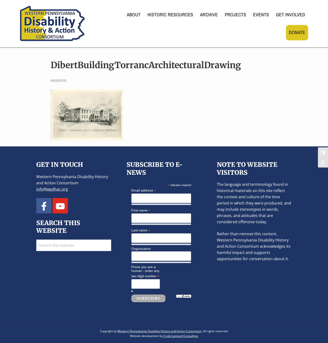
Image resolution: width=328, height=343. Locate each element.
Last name (140, 230)
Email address (143, 190)
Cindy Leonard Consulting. (181, 336)
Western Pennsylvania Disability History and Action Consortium (159, 331)
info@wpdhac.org (52, 189)
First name (141, 210)
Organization (141, 249)
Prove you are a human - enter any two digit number (145, 271)
